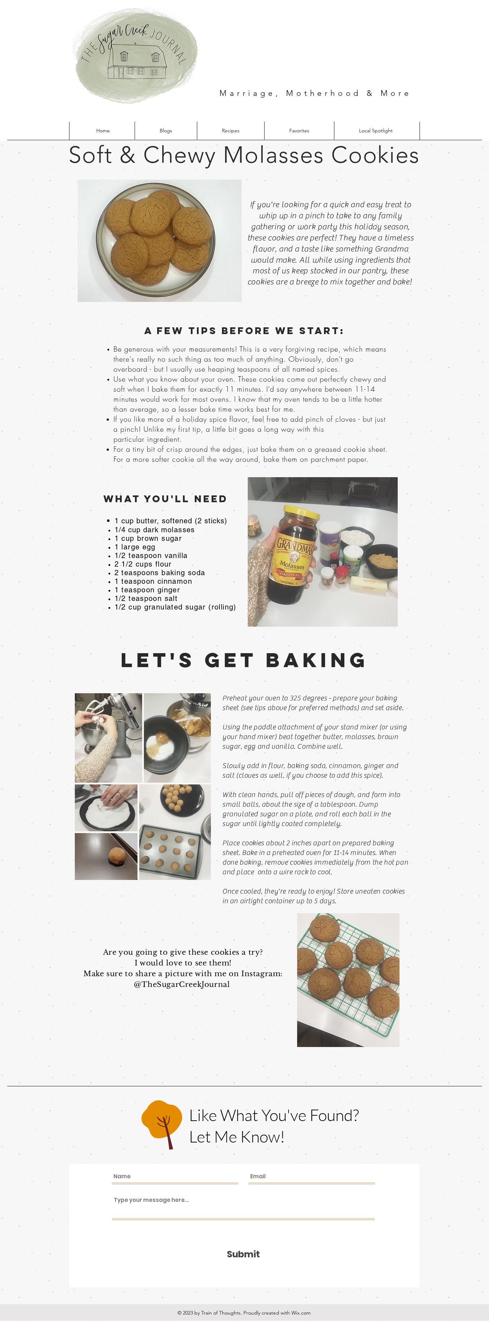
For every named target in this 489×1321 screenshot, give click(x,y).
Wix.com (301, 1313)
